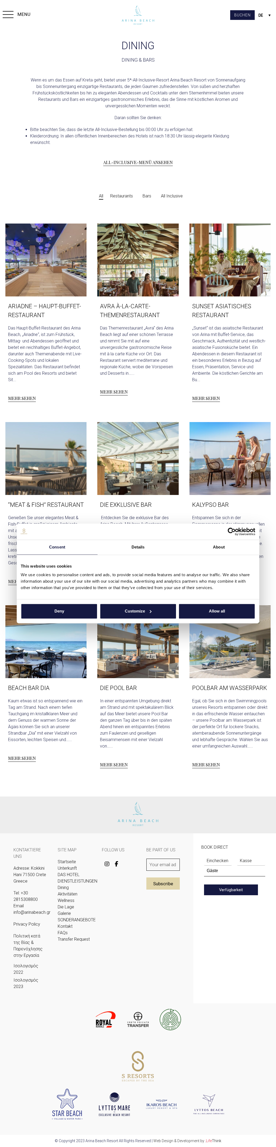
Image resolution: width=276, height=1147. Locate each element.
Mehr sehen (22, 398)
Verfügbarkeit (231, 889)
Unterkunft (67, 868)
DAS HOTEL (69, 874)
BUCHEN (242, 15)
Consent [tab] (57, 547)
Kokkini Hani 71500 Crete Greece (29, 875)
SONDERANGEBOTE (77, 919)
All (101, 196)
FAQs (63, 932)
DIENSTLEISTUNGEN (77, 881)
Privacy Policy (26, 924)
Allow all (217, 611)
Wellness (66, 900)
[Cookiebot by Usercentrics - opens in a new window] (231, 532)
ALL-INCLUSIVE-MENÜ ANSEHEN (138, 162)
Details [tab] (138, 547)
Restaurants (121, 196)
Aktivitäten (67, 894)
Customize (135, 611)
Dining (63, 887)
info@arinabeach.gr (31, 912)
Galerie (64, 913)
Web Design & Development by (187, 1141)
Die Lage (66, 906)
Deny (59, 611)
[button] (17, 15)
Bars (147, 196)
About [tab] (219, 547)
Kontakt (65, 926)
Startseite (67, 861)
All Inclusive (172, 196)
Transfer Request (74, 939)
